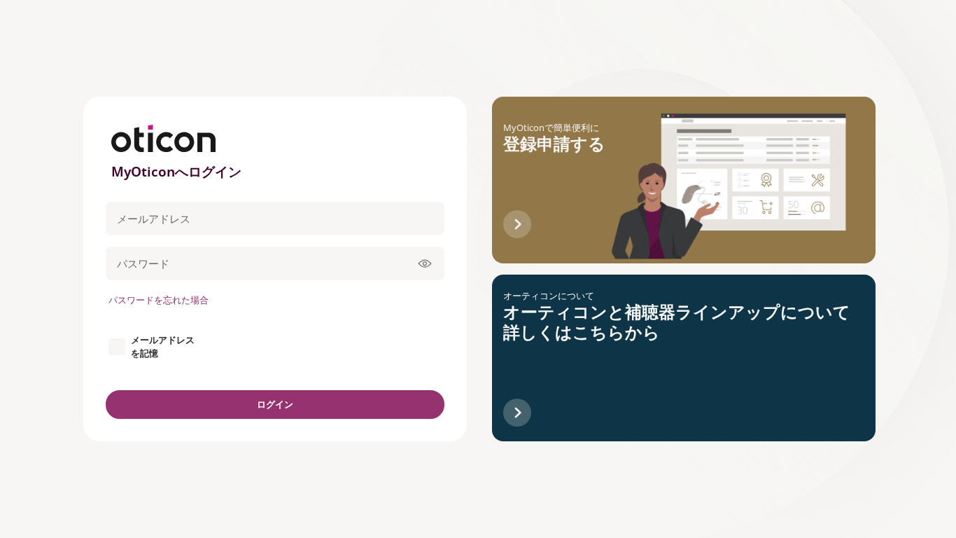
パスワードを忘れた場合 (158, 300)
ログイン (275, 404)
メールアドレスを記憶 (163, 346)
